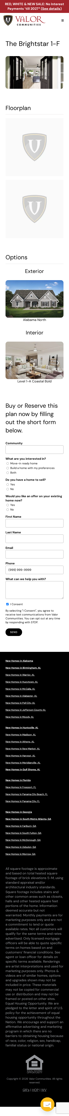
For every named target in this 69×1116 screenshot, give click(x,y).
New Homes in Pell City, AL (20, 702)
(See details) (51, 8)
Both (13, 472)
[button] (11, 301)
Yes (12, 484)
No (12, 489)
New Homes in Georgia (19, 812)
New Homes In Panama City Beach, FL (27, 794)
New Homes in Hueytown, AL (22, 681)
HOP (35, 1090)
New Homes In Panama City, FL (23, 801)
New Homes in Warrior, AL (20, 674)
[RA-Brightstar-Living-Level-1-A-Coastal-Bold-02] (34, 360)
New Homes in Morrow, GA (21, 854)
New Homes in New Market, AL (23, 748)
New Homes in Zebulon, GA (21, 847)
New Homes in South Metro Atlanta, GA (28, 819)
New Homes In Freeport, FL (21, 787)
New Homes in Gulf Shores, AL (23, 769)
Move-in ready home (24, 463)
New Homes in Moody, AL (20, 716)
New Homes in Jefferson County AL (26, 709)
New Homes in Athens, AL (20, 741)
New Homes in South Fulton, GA (23, 833)
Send (13, 632)
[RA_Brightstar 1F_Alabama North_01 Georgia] (34, 299)
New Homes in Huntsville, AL (22, 727)
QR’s (26, 1090)
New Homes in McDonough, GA (23, 840)
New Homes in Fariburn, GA (21, 826)
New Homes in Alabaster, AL (21, 695)
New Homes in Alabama (19, 660)
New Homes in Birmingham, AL (23, 667)
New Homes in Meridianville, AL (23, 762)
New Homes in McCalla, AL (20, 688)
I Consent (16, 604)
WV (44, 1090)
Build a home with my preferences (32, 468)
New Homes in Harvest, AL (20, 755)
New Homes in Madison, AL (21, 734)
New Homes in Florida (18, 780)
